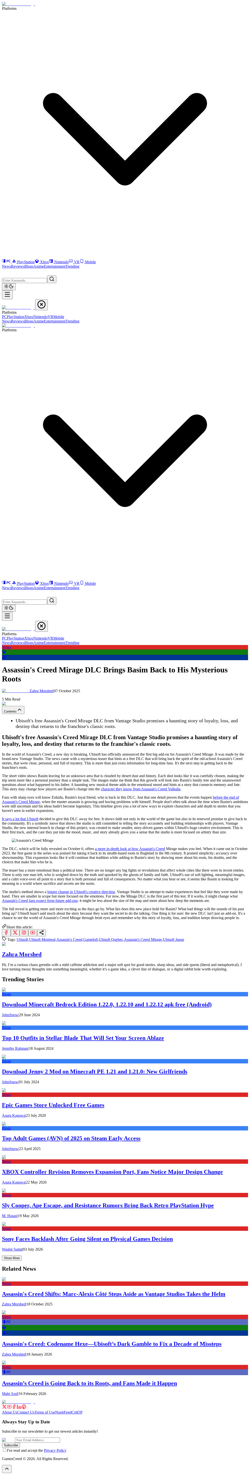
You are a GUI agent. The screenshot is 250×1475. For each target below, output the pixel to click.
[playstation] (4, 658)
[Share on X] (15, 932)
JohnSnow (10, 1015)
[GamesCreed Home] (18, 4)
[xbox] (4, 652)
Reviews (17, 266)
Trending (72, 266)
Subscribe (11, 1445)
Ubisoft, (23, 939)
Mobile (90, 262)
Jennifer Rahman (15, 1048)
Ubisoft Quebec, (111, 939)
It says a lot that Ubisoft (20, 819)
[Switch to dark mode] (9, 286)
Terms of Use (44, 1412)
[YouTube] (9, 1408)
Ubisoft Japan (173, 939)
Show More (12, 1258)
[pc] (6, 1323)
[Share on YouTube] (32, 932)
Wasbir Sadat (12, 1249)
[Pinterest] (23, 1408)
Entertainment (54, 266)
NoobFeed (63, 1412)
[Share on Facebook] (6, 932)
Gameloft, (91, 939)
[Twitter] (4, 1408)
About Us (9, 1412)
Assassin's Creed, (69, 939)
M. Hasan (9, 1216)
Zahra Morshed (42, 691)
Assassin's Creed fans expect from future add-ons (40, 901)
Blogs (28, 266)
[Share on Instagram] (24, 932)
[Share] (41, 932)
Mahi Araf (10, 1394)
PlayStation (26, 262)
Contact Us (25, 1412)
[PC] (7, 262)
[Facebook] (14, 1408)
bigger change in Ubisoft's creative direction (81, 892)
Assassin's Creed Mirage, (143, 939)
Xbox (44, 262)
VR (77, 262)
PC (4, 317)
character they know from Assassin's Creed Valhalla (140, 789)
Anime (38, 266)
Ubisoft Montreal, (42, 939)
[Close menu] (41, 304)
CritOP (77, 1412)
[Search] (51, 279)
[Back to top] (7, 1469)
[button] (5, 272)
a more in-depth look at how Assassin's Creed (130, 849)
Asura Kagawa (13, 1115)
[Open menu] (7, 294)
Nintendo (61, 262)
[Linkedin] (19, 1408)
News (6, 266)
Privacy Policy (55, 1450)
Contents (10, 711)
